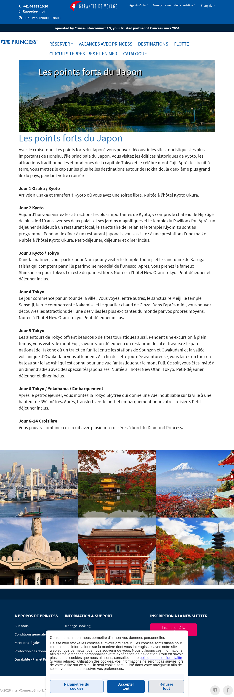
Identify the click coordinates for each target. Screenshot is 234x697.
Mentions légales (27, 642)
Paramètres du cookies (76, 686)
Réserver (59, 44)
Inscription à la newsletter (173, 630)
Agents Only (137, 5)
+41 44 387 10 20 (35, 6)
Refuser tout (166, 686)
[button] (215, 690)
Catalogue (135, 54)
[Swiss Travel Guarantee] (93, 6)
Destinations (153, 44)
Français (206, 5)
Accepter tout (126, 686)
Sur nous (22, 625)
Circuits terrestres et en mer (83, 54)
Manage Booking (77, 625)
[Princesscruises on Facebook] (228, 690)
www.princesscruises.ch (19, 42)
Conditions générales (31, 634)
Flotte (181, 44)
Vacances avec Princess (105, 44)
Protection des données (33, 651)
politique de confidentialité (161, 658)
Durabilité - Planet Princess (35, 659)
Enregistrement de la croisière (173, 5)
